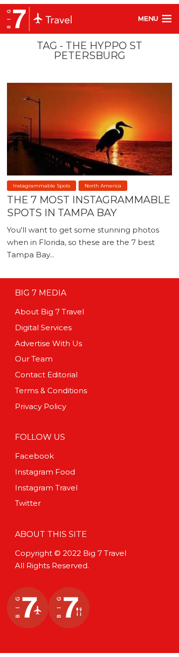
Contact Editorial (46, 374)
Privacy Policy (40, 406)
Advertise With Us (48, 343)
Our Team (34, 358)
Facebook (34, 456)
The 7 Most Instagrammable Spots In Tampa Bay (89, 206)
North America (103, 185)
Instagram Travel (46, 487)
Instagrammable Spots (41, 185)
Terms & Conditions (51, 390)
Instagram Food (45, 472)
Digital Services (43, 327)
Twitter (28, 503)
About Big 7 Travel (49, 311)
